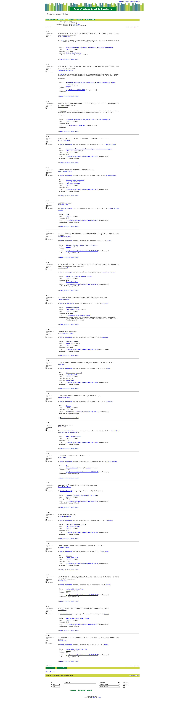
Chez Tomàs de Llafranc (73, 183)
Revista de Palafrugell (66, 144)
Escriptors (75, 341)
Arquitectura (69, 276)
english (132, 1)
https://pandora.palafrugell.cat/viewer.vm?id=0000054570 (82, 411)
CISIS (91, 697)
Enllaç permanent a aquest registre (69, 59)
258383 (63, 74)
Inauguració (69, 524)
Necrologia (69, 307)
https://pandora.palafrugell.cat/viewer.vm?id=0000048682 (82, 532)
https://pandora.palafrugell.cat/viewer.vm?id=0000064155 (82, 220)
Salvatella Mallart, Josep (64, 236)
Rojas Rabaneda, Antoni (64, 36)
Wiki (100, 697)
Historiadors (77, 495)
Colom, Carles (70, 380)
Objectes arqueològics (88, 149)
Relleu (81, 589)
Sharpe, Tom (69, 343)
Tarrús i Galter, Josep (63, 299)
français (137, 1)
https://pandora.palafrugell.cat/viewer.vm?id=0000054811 (82, 349)
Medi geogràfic (70, 589)
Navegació (79, 373)
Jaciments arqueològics (72, 47)
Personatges (105, 551)
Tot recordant (109, 401)
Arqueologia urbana (88, 82)
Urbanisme (69, 245)
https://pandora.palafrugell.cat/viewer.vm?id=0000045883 (82, 655)
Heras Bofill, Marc (63, 204)
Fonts (67, 466)
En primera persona (111, 175)
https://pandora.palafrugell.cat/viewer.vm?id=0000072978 (82, 189)
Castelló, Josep (62, 580)
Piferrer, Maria (62, 457)
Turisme (68, 406)
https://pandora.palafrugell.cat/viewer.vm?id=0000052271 (82, 472)
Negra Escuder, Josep (64, 397)
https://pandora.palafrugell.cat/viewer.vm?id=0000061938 (82, 251)
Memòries (69, 180)
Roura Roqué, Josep (63, 547)
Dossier (109, 240)
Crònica (84, 524)
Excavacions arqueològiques (105, 47)
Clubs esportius (70, 373)
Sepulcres (78, 149)
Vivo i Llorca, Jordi (63, 107)
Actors (74, 180)
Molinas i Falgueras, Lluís (65, 171)
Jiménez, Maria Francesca (73, 53)
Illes (86, 649)
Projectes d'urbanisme (91, 245)
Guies (67, 214)
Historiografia (85, 495)
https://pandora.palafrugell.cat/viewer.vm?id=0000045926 (82, 624)
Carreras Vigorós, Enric (72, 309)
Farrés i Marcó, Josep (72, 282)
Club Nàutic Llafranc (71, 374)
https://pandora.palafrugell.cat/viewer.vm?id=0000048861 (82, 501)
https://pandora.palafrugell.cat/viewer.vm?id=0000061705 (82, 284)
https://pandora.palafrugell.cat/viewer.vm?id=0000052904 (82, 442)
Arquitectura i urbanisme (108, 272)
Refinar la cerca (76, 24)
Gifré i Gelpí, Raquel (71, 150)
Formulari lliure (135, 675)
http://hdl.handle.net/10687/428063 (75, 90)
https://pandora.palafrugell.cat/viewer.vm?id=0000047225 (82, 563)
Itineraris (108, 584)
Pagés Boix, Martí (63, 268)
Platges (87, 618)
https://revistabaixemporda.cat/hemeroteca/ (78, 315)
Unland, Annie (62, 426)
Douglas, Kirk (70, 182)
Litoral (77, 589)
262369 (62, 40)
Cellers (73, 84)
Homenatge (105, 303)
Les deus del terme (112, 461)
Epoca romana (92, 47)
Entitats (108, 368)
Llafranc (68, 49)
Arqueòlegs (76, 307)
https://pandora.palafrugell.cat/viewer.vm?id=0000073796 (82, 156)
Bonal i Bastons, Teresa (64, 487)
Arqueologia (83, 47)
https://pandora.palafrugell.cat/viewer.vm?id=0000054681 (82, 382)
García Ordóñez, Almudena (65, 70)
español (127, 1)
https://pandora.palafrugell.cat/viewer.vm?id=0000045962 (82, 595)
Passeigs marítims (78, 245)
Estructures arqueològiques (102, 82)
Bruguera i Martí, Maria (64, 140)
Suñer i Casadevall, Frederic (65, 333)
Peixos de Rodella (111, 144)
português (121, 1)
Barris (67, 436)
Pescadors (69, 556)
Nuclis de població (76, 436)
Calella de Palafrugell (72, 468)
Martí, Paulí (61, 364)
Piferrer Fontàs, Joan (72, 557)
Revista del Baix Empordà (67, 303)
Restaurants (80, 180)
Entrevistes (69, 495)
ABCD (94, 697)
